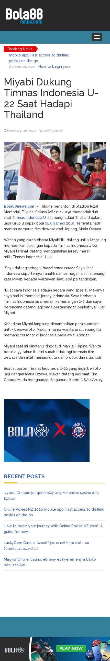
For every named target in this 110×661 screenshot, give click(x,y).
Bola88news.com (20, 206)
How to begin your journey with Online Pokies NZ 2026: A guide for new (41, 61)
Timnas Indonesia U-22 (31, 218)
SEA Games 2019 (59, 223)
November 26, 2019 (21, 130)
